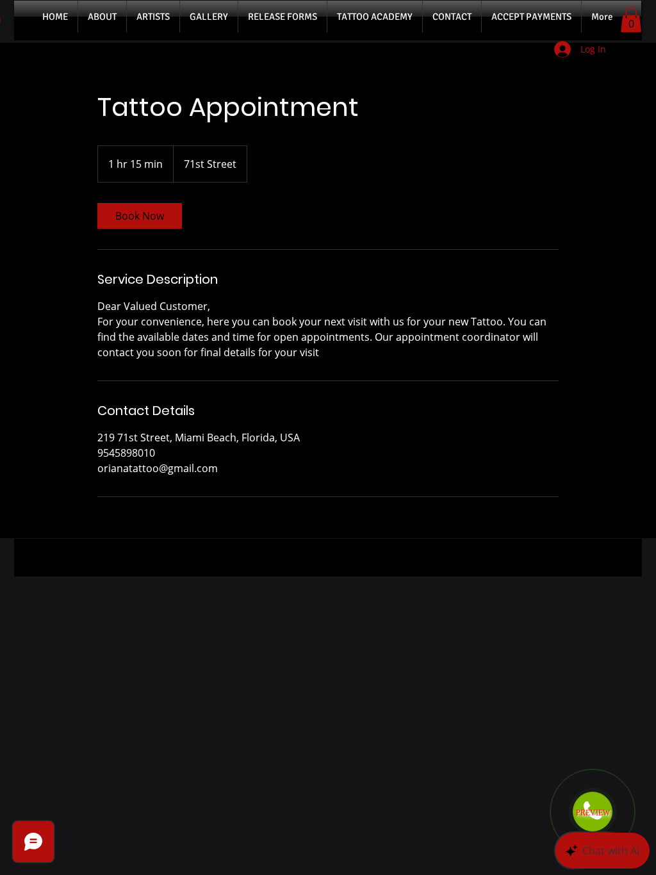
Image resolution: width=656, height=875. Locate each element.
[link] (139, 216)
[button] (631, 19)
